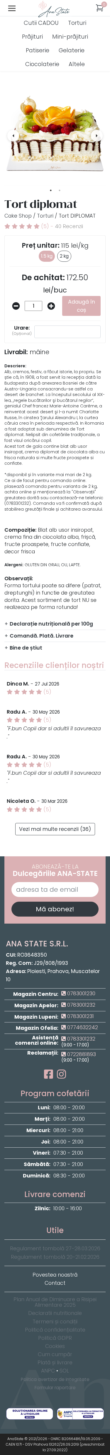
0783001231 (80, 1016)
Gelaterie (71, 50)
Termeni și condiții (55, 1321)
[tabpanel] (55, 135)
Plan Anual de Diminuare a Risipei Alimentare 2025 (55, 1302)
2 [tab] (59, 190)
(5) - (61, 226)
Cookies (55, 1346)
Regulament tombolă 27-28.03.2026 (55, 1248)
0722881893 (81, 1054)
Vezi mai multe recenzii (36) (55, 829)
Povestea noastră (55, 1274)
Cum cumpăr (55, 1354)
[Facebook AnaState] (49, 1076)
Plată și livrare (55, 1362)
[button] (99, 7)
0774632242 (82, 1027)
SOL (64, 1370)
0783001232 (80, 1004)
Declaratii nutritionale (55, 1313)
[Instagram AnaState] (61, 1076)
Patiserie (37, 50)
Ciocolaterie (42, 64)
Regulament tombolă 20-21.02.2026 (55, 1257)
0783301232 (80, 1038)
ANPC (48, 1370)
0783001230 (80, 993)
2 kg (64, 256)
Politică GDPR (55, 1338)
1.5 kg (47, 256)
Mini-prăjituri (70, 37)
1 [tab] (51, 190)
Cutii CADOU (41, 23)
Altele (77, 64)
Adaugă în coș (81, 306)
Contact (55, 1283)
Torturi (77, 23)
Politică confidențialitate (55, 1329)
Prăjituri (32, 37)
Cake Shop (18, 215)
